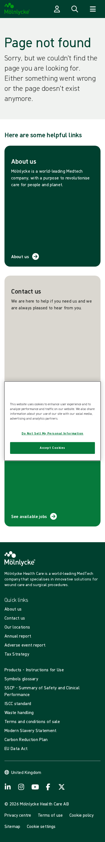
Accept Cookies (52, 448)
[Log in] (56, 9)
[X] (61, 787)
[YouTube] (34, 787)
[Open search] (75, 9)
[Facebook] (48, 787)
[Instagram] (21, 787)
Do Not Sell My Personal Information (52, 433)
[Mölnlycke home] (17, 9)
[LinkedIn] (7, 787)
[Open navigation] (93, 9)
